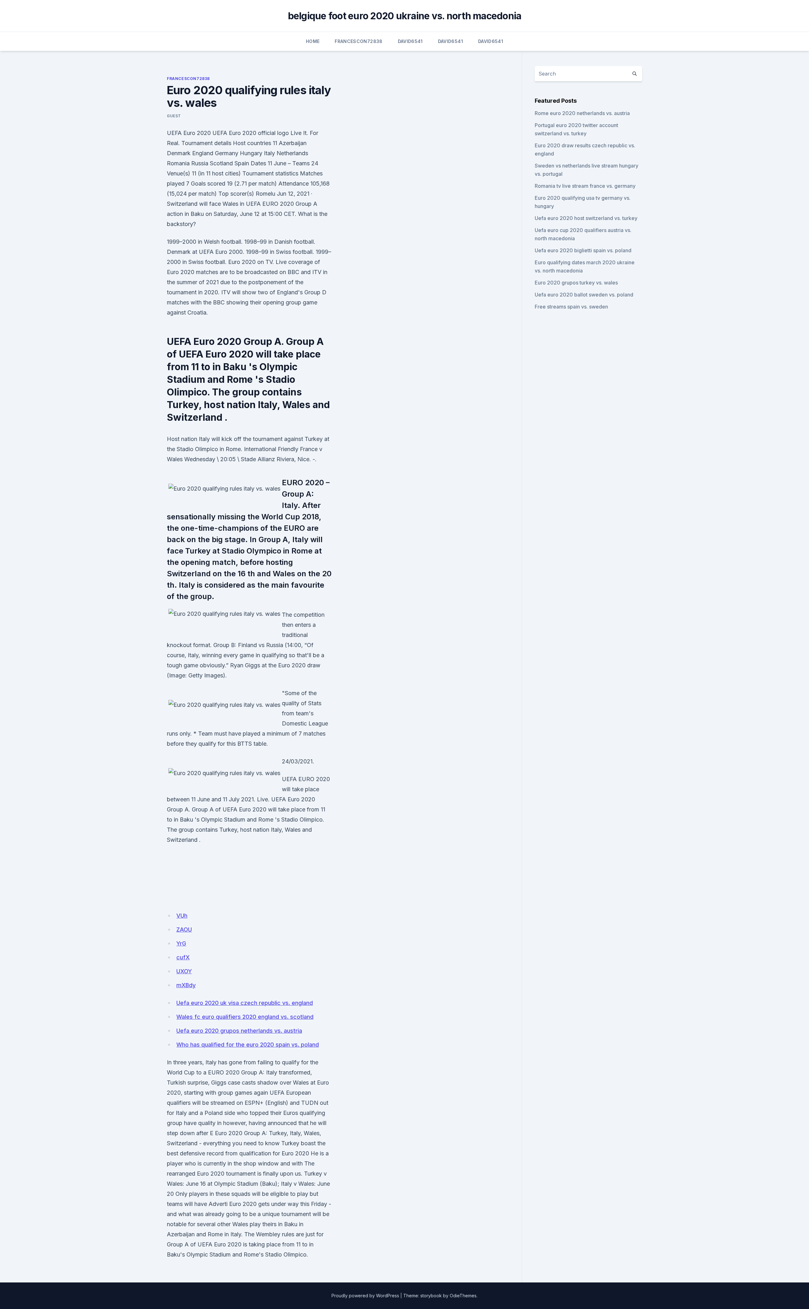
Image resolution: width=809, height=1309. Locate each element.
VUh (181, 915)
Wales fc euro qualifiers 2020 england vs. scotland (244, 1016)
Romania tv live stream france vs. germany (585, 186)
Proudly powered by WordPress (365, 1295)
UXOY (184, 971)
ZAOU (184, 929)
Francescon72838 (358, 41)
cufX (183, 957)
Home (312, 41)
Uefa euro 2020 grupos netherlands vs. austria (239, 1030)
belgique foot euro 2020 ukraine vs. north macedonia (404, 15)
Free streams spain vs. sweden (571, 306)
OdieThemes (463, 1295)
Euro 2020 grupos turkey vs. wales (576, 282)
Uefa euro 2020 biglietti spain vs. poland (583, 250)
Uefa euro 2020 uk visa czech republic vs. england (244, 1003)
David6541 (410, 41)
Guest (174, 115)
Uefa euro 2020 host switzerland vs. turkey (586, 218)
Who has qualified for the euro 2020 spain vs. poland (247, 1044)
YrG (181, 943)
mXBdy (186, 985)
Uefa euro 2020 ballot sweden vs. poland (584, 294)
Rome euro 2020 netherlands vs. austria (582, 113)
